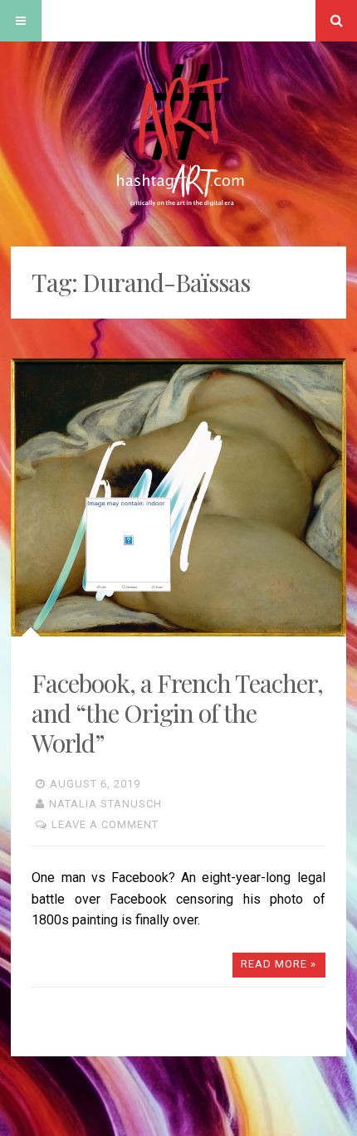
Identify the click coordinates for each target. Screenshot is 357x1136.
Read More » (278, 964)
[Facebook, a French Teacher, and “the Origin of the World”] (178, 497)
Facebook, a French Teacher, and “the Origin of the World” (177, 712)
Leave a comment (105, 824)
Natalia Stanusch (105, 803)
